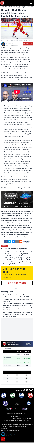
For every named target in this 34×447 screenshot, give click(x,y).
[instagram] (27, 390)
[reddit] (20, 241)
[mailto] (17, 241)
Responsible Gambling (25, 420)
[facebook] (6, 241)
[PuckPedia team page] (28, 241)
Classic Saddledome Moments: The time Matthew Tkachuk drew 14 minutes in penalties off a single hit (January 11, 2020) (17, 314)
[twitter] (9, 241)
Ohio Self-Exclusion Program (10, 430)
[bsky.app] (13, 241)
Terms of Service (15, 420)
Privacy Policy (7, 420)
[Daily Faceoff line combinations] (24, 241)
